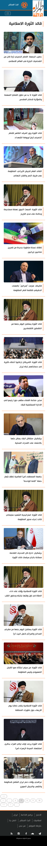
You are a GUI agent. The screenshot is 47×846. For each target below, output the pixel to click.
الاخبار (38, 815)
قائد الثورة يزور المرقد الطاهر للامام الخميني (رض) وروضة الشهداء (25, 135)
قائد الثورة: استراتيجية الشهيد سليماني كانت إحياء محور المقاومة (24, 517)
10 (39, 800)
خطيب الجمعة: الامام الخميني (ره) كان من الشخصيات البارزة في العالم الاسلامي (23, 59)
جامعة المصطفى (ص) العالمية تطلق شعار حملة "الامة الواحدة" (23, 478)
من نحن (22, 826)
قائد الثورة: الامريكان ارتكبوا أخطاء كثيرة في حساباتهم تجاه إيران (23, 364)
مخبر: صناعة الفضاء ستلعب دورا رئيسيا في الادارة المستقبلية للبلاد (23, 402)
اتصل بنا (12, 820)
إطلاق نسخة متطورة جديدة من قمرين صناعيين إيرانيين (25, 249)
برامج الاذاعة (27, 815)
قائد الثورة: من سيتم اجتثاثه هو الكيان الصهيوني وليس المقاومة (24, 669)
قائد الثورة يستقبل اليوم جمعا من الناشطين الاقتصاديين (26, 326)
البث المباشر (25, 820)
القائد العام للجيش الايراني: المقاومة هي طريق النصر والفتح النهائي (25, 173)
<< (4, 805)
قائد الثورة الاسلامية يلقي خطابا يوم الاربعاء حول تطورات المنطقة (25, 708)
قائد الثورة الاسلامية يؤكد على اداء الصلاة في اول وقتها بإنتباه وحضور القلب (23, 593)
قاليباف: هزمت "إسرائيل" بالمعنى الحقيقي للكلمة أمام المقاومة (27, 288)
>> (4, 796)
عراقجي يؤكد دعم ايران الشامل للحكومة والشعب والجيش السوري (23, 784)
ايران (16, 815)
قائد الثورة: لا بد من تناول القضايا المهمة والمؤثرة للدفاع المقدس (23, 97)
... (9, 800)
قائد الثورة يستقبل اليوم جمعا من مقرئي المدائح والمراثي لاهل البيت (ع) (23, 631)
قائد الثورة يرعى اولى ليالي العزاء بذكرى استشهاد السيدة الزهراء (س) (23, 746)
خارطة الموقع (35, 826)
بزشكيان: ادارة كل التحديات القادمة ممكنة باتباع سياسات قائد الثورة (26, 555)
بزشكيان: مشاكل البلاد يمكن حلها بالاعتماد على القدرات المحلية (26, 440)
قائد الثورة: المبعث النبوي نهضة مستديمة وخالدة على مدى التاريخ (23, 211)
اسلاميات (37, 820)
